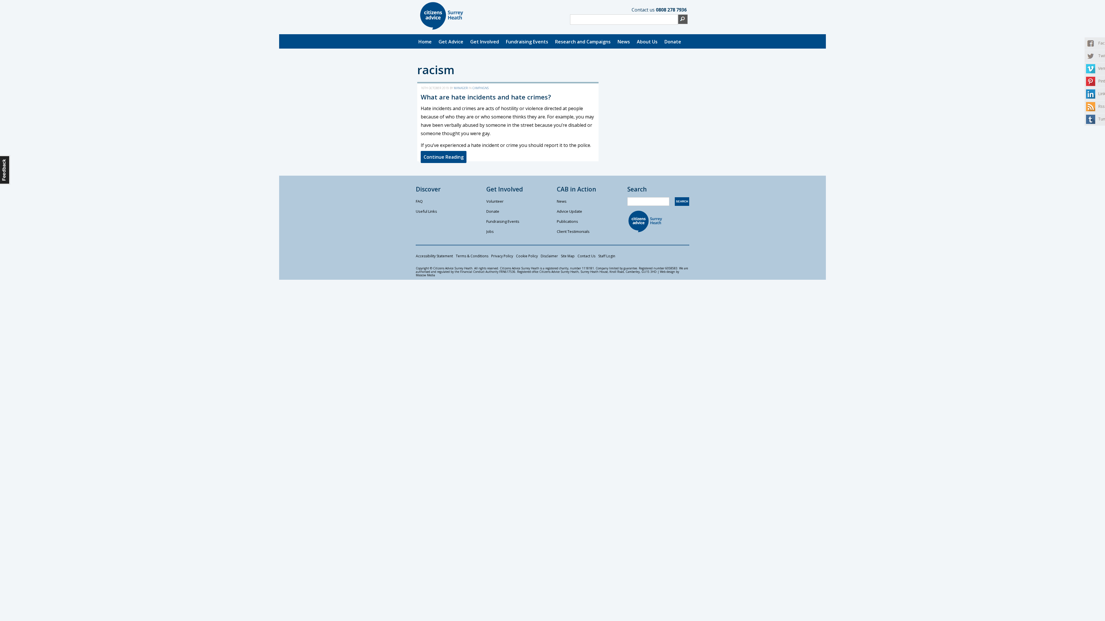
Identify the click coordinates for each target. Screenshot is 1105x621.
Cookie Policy (527, 256)
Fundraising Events (527, 42)
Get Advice (451, 42)
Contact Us (586, 256)
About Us (647, 42)
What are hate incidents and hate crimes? (486, 97)
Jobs (490, 231)
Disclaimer (549, 256)
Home (425, 42)
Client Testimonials (573, 231)
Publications (567, 221)
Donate (672, 42)
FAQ (419, 201)
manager (461, 88)
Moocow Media (425, 275)
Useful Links (426, 211)
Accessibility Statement (434, 256)
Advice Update (569, 211)
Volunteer (495, 201)
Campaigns (481, 88)
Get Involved (484, 42)
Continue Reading (444, 157)
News (624, 42)
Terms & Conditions (472, 256)
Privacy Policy (502, 256)
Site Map (568, 256)
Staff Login (606, 256)
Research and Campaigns (583, 42)
